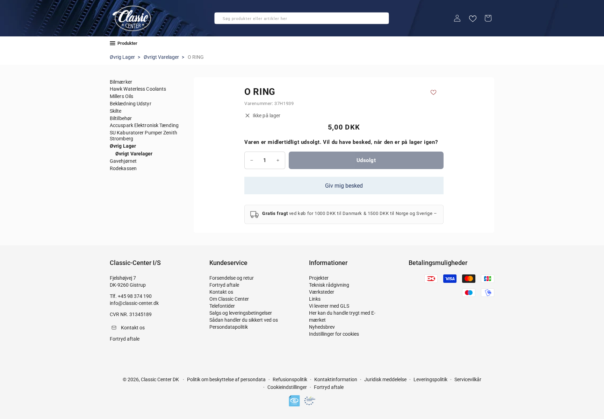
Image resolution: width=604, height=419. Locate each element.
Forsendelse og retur (231, 278)
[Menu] (112, 43)
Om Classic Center (229, 299)
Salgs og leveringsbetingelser (240, 313)
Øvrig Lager (122, 57)
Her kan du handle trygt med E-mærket (342, 316)
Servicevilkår (467, 379)
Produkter (127, 43)
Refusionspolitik (290, 379)
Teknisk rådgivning (329, 285)
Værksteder (321, 292)
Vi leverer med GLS (329, 306)
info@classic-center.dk (134, 303)
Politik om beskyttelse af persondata (226, 379)
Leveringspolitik (430, 379)
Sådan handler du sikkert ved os (243, 320)
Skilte (116, 111)
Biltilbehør (121, 118)
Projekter (319, 278)
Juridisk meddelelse (385, 379)
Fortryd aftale (224, 285)
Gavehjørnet (123, 161)
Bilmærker (121, 82)
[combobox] (302, 18)
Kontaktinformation (335, 379)
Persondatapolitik (228, 327)
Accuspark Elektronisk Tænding (144, 125)
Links (315, 299)
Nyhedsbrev (322, 327)
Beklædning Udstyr (130, 103)
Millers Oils (121, 96)
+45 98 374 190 (135, 296)
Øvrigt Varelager (161, 57)
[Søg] (222, 20)
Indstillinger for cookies (334, 334)
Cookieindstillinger (287, 387)
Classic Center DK (160, 379)
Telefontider (222, 306)
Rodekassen (123, 168)
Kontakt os (221, 292)
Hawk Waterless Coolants (138, 89)
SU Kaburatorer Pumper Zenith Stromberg (143, 135)
